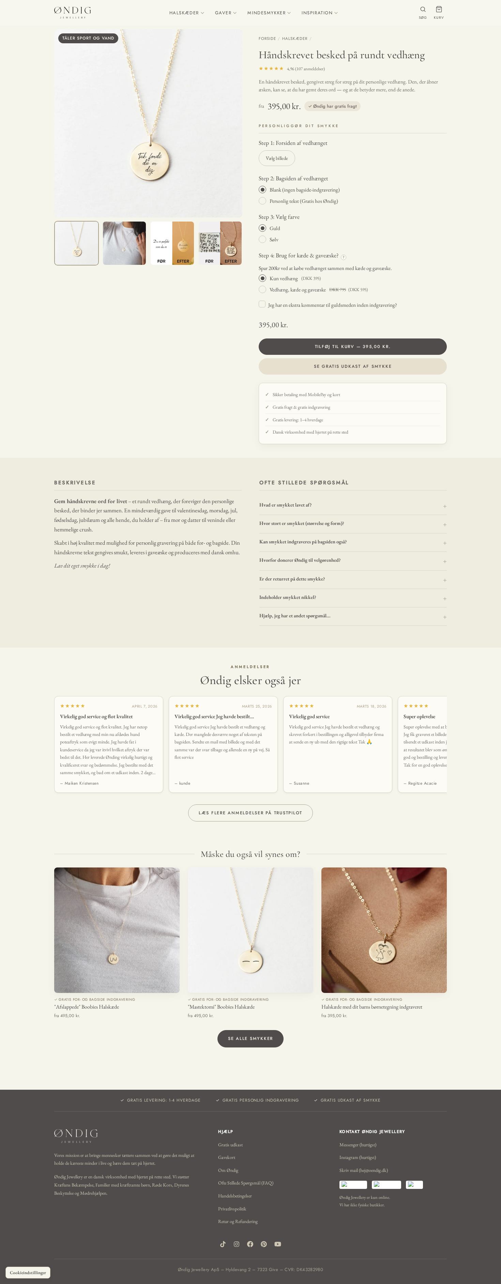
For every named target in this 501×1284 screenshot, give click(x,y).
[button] (148, 123)
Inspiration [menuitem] (317, 13)
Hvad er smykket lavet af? (285, 504)
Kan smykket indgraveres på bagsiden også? (303, 541)
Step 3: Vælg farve (279, 217)
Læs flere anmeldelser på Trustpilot (250, 813)
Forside (267, 38)
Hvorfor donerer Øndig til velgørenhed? (300, 560)
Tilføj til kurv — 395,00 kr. (353, 347)
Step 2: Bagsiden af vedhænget (293, 178)
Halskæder (294, 38)
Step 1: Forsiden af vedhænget (293, 143)
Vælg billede (277, 158)
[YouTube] (277, 1244)
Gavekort (226, 1157)
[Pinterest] (264, 1244)
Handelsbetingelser (235, 1196)
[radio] (353, 189)
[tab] (76, 243)
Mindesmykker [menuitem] (266, 13)
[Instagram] (236, 1244)
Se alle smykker (250, 1039)
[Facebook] (250, 1244)
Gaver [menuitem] (223, 13)
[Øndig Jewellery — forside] (72, 12)
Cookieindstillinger (28, 1272)
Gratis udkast (230, 1145)
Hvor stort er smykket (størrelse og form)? (301, 523)
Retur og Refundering (238, 1221)
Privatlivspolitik (232, 1209)
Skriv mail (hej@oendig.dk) (363, 1170)
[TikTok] (223, 1244)
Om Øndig (228, 1170)
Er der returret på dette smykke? (292, 578)
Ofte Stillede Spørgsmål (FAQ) (245, 1183)
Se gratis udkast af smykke (353, 366)
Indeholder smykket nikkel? (287, 597)
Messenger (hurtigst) (357, 1145)
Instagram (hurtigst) (357, 1157)
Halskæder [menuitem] (184, 13)
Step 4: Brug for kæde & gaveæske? (302, 255)
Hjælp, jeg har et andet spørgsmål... (295, 615)
